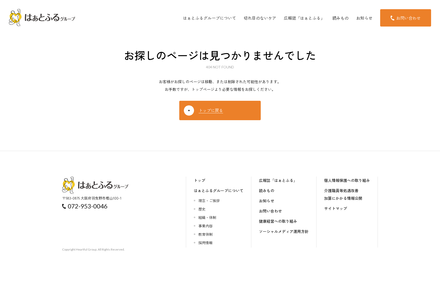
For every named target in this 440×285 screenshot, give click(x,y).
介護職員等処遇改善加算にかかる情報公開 (343, 194)
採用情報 (205, 242)
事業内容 (205, 225)
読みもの (340, 18)
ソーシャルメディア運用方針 (284, 231)
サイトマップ (335, 208)
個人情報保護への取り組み (347, 180)
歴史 (201, 209)
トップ (199, 180)
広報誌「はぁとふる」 (304, 18)
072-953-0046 (87, 206)
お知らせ (364, 18)
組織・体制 (207, 217)
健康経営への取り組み (278, 221)
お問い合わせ (270, 211)
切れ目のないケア (260, 18)
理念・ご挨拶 (209, 200)
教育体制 (205, 234)
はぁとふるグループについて (209, 18)
